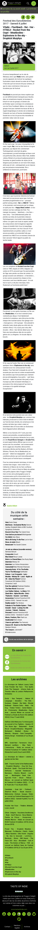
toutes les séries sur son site (21, 668)
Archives (27, 927)
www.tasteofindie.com (19, 909)
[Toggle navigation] (33, 3)
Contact (7, 927)
